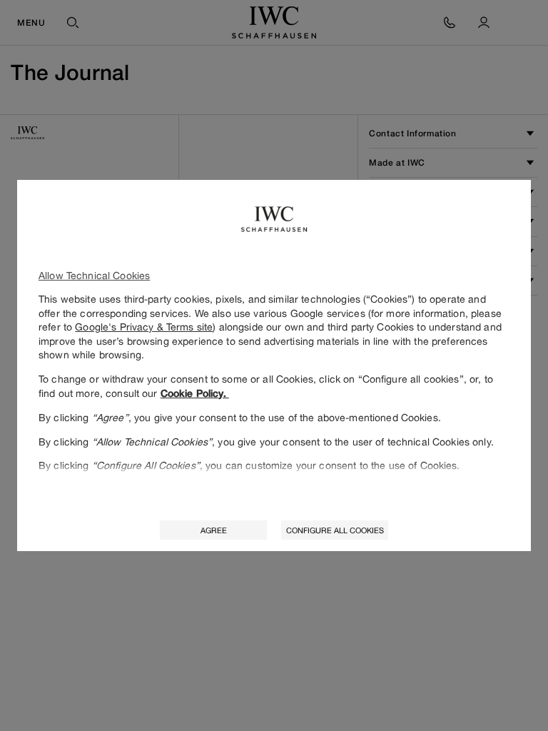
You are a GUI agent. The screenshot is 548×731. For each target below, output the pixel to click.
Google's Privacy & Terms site (144, 327)
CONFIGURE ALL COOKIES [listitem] (335, 530)
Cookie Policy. (195, 393)
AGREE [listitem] (214, 530)
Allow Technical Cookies (94, 275)
